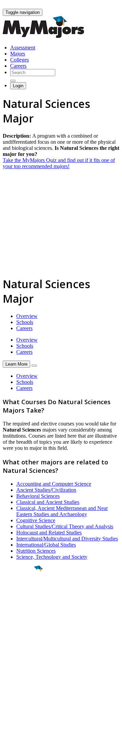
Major (19, 591)
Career (20, 621)
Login (18, 85)
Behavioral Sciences (38, 496)
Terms (9, 730)
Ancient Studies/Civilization (46, 490)
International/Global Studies (46, 545)
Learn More (16, 364)
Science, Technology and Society (51, 557)
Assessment (22, 47)
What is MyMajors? (24, 660)
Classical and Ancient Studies (47, 502)
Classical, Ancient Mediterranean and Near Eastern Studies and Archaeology (62, 511)
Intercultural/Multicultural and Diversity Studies (67, 538)
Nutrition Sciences (36, 551)
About (11, 646)
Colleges (19, 60)
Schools (24, 322)
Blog (8, 690)
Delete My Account (24, 684)
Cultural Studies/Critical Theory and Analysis (64, 526)
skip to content (105, 5)
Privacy (28, 730)
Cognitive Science (35, 520)
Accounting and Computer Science (53, 484)
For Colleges (16, 672)
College (21, 606)
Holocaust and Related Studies (49, 532)
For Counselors (19, 666)
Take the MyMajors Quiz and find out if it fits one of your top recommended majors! (59, 163)
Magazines (14, 678)
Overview (27, 316)
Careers (18, 66)
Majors (17, 53)
